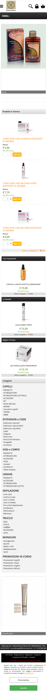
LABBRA (6, 527)
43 (26, 105)
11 (29, 98)
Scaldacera (8, 508)
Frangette (7, 442)
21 (10, 102)
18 (3, 102)
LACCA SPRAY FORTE (23, 325)
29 (31, 102)
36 (8, 105)
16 (42, 98)
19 (5, 102)
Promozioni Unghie (11, 565)
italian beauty (9, 469)
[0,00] (43, 6)
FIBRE (5, 414)
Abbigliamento (9, 549)
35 (5, 105)
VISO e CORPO (11, 449)
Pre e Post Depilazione (13, 505)
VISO (5, 521)
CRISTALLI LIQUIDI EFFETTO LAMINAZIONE (23, 284)
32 (39, 102)
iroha (5, 461)
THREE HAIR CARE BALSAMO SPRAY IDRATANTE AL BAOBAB (20, 184)
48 (39, 105)
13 (34, 98)
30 (34, 102)
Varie (5, 552)
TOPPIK (6, 412)
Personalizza (23, 680)
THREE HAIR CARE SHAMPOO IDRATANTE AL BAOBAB (22, 140)
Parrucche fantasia (11, 439)
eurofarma (8, 467)
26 (23, 102)
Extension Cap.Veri (11, 423)
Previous (3, 59)
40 (18, 105)
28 (29, 102)
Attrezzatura (8, 510)
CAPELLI (6, 16)
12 (31, 98)
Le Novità (7, 299)
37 (10, 105)
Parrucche (7, 436)
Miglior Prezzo (9, 340)
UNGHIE (7, 474)
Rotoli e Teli (8, 546)
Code (5, 431)
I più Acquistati (9, 258)
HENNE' (6, 406)
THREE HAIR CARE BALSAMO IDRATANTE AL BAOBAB (22, 229)
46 (34, 105)
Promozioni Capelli (11, 560)
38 (13, 105)
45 (31, 105)
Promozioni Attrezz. (11, 568)
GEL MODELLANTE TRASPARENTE (23, 365)
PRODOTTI (7, 390)
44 (29, 105)
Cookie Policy (29, 673)
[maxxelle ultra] (23, 602)
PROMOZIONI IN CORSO (17, 556)
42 (23, 105)
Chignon (7, 434)
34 (44, 102)
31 (36, 102)
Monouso (7, 513)
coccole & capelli (10, 409)
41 (21, 105)
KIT (4, 401)
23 (16, 102)
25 (21, 102)
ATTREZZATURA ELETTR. (13, 486)
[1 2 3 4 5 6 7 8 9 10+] (8, 199)
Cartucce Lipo (9, 497)
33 (42, 102)
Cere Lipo (7, 494)
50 (44, 105)
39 (16, 105)
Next (44, 59)
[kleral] (23, 46)
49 (42, 105)
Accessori (7, 445)
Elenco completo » (30, 250)
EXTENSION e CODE (14, 419)
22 (13, 102)
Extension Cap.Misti (12, 428)
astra (5, 532)
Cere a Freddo (9, 502)
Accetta (23, 688)
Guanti (6, 543)
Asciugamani (9, 541)
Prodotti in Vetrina (11, 111)
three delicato (9, 404)
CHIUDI (45, 665)
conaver (6, 464)
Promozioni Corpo (11, 563)
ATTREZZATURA (10, 393)
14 (36, 98)
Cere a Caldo (8, 500)
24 (18, 102)
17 (44, 98)
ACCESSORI (8, 398)
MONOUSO (9, 537)
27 (26, 102)
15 (39, 98)
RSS (43, 250)
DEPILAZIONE (11, 490)
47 (36, 105)
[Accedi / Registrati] (37, 6)
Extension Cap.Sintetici (13, 425)
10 (26, 98)
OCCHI (6, 524)
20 (8, 102)
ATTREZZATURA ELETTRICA (15, 395)
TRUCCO (8, 518)
